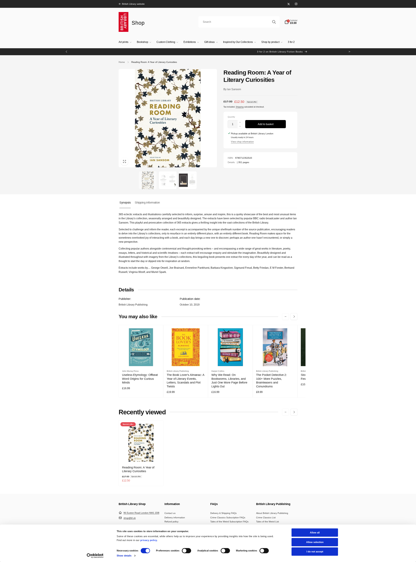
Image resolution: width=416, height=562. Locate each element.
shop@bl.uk (130, 518)
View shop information (242, 141)
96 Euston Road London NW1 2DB (141, 512)
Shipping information (147, 202)
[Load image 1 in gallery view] (148, 180)
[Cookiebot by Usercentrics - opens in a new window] (95, 555)
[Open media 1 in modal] (168, 118)
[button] (291, 21)
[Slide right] (349, 51)
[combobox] (239, 22)
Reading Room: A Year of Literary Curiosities (138, 469)
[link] (132, 4)
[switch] (186, 550)
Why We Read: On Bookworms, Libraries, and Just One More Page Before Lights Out (229, 380)
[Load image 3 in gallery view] (188, 180)
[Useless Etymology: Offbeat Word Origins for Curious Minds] (141, 360)
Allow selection (315, 542)
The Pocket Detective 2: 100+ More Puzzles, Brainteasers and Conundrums (271, 380)
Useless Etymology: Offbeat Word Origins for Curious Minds (140, 378)
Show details (124, 555)
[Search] (274, 22)
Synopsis (125, 202)
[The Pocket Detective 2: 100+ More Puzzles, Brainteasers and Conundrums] (275, 360)
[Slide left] (66, 51)
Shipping (240, 107)
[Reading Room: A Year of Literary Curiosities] (141, 455)
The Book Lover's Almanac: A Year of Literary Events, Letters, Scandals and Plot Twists (185, 380)
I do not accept (314, 551)
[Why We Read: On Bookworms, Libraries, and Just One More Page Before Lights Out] (230, 360)
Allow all (315, 532)
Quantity (231, 117)
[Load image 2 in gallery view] (168, 180)
